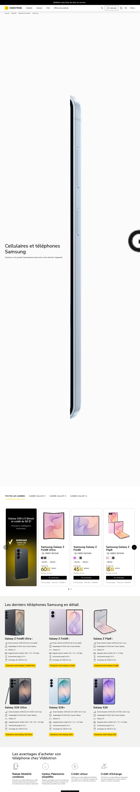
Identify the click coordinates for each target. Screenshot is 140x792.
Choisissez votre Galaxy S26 (105, 734)
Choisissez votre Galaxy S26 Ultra (19, 734)
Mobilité (13, 13)
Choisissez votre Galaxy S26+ (61, 734)
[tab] (15, 496)
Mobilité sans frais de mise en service (69, 2)
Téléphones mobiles (24, 13)
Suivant (134, 547)
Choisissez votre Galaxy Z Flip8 (106, 665)
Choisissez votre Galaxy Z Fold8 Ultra (20, 665)
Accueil (7, 13)
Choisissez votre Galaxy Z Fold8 (62, 665)
